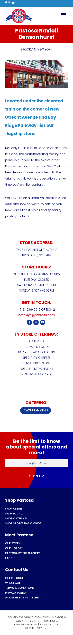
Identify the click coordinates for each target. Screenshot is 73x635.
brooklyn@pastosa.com (36, 315)
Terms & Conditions (19, 588)
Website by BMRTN (35, 628)
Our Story (13, 543)
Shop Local (13, 513)
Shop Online (13, 509)
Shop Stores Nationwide (23, 523)
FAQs (8, 558)
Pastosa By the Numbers (23, 553)
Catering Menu (36, 410)
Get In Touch (14, 578)
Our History (14, 548)
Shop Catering (16, 518)
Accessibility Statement (23, 597)
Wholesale (13, 583)
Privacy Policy (16, 593)
